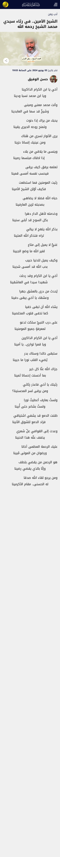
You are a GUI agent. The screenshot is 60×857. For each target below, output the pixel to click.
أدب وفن (52, 14)
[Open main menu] (55, 4)
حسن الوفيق (38, 79)
